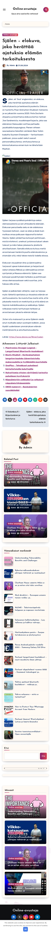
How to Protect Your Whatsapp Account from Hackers (29, 708)
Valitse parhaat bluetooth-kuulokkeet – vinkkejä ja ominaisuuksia (27, 683)
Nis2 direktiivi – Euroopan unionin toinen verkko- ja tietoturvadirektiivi (30, 596)
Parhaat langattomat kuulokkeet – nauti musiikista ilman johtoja (31, 658)
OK (25, 929)
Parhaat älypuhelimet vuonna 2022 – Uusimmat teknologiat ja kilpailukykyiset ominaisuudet (31, 671)
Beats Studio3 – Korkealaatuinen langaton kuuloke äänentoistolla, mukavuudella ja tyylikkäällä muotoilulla (26, 358)
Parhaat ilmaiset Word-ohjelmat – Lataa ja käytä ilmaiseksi (30, 720)
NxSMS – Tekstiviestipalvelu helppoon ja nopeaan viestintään (30, 609)
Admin (12, 65)
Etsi (6, 748)
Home (7, 24)
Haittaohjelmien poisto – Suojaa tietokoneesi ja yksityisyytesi (29, 634)
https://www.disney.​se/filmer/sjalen (26, 337)
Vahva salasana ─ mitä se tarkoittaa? (27, 696)
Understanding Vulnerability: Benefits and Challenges (28, 559)
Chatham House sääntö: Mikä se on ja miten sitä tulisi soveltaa (29, 584)
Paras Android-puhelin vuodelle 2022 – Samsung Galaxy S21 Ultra (30, 646)
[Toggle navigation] (4, 9)
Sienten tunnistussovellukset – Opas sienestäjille (28, 733)
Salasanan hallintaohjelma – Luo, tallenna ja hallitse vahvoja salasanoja (30, 621)
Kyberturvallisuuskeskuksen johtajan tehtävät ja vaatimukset (30, 572)
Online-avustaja (25, 9)
